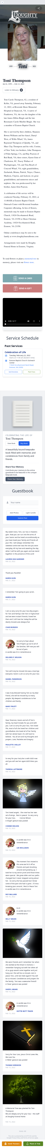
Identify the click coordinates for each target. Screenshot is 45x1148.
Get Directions (13, 372)
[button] (22, 793)
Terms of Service (28, 1138)
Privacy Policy (16, 1138)
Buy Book (24, 443)
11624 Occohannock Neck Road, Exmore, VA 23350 (21, 366)
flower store (29, 262)
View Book (11, 443)
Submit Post (22, 518)
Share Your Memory (15, 479)
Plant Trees (31, 372)
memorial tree (30, 258)
